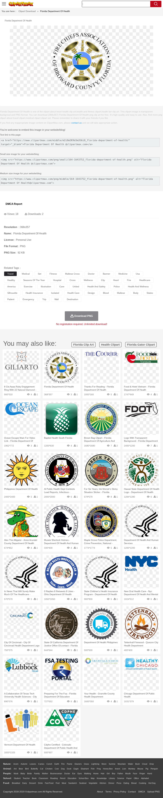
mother (45, 773)
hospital (57, 280)
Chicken (49, 769)
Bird (27, 769)
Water (130, 764)
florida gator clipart (141, 344)
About (100, 791)
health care (73, 293)
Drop (151, 764)
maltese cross (72, 273)
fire (129, 280)
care (61, 286)
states (150, 293)
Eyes (80, 773)
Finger (142, 773)
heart (116, 280)
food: (6, 783)
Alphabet (145, 778)
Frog (99, 769)
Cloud (144, 764)
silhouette (12, 293)
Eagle (76, 769)
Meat (64, 783)
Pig (146, 769)
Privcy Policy (119, 791)
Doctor (67, 773)
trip (44, 299)
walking (87, 773)
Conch (49, 764)
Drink (40, 783)
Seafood (82, 783)
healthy (11, 280)
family (37, 773)
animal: (7, 768)
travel (10, 273)
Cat (41, 769)
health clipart (110, 344)
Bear (21, 769)
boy (113, 773)
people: (7, 773)
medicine (123, 273)
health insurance (34, 293)
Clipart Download (27, 11)
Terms (108, 791)
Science (120, 778)
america (11, 286)
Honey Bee (108, 769)
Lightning (95, 764)
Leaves (33, 764)
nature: (7, 764)
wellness (88, 280)
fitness (53, 273)
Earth (56, 764)
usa (138, 273)
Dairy (24, 783)
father (120, 773)
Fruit (58, 783)
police (117, 286)
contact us (76, 122)
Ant (15, 769)
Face (135, 773)
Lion (124, 769)
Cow (57, 769)
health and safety (96, 286)
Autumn (24, 764)
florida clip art (83, 344)
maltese (121, 293)
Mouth (128, 773)
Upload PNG (153, 791)
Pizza (119, 783)
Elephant (85, 769)
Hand (149, 773)
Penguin (154, 769)
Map (93, 778)
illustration (46, 286)
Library (112, 778)
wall (56, 299)
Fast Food (49, 783)
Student (17, 778)
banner (106, 273)
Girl (108, 773)
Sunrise (112, 764)
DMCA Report (14, 204)
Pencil (62, 778)
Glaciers (78, 764)
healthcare (144, 280)
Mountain (122, 764)
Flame (69, 764)
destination (72, 299)
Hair (102, 773)
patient (10, 299)
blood (106, 293)
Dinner (111, 783)
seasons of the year (34, 280)
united (76, 286)
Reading (54, 778)
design (91, 293)
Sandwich (72, 783)
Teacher (26, 778)
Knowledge (102, 778)
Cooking (142, 783)
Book (34, 778)
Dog (63, 769)
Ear (73, 773)
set (39, 273)
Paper (129, 778)
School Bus (84, 778)
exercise (28, 286)
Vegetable (93, 783)
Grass (86, 764)
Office (136, 778)
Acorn (15, 764)
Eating (126, 783)
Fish (93, 769)
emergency (28, 299)
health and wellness (138, 286)
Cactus (41, 764)
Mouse (140, 769)
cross (72, 280)
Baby (23, 773)
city (103, 280)
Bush (137, 764)
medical (26, 273)
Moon (104, 764)
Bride (29, 773)
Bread (134, 783)
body (135, 293)
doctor (91, 273)
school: (7, 778)
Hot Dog (152, 783)
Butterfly (34, 769)
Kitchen (103, 783)
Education (72, 778)
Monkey (131, 769)
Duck (69, 769)
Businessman (56, 773)
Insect (117, 769)
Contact (132, 791)
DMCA (141, 791)
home (96, 773)
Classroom (43, 778)
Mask (16, 773)
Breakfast (16, 783)
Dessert (32, 783)
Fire (63, 764)
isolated (55, 293)
